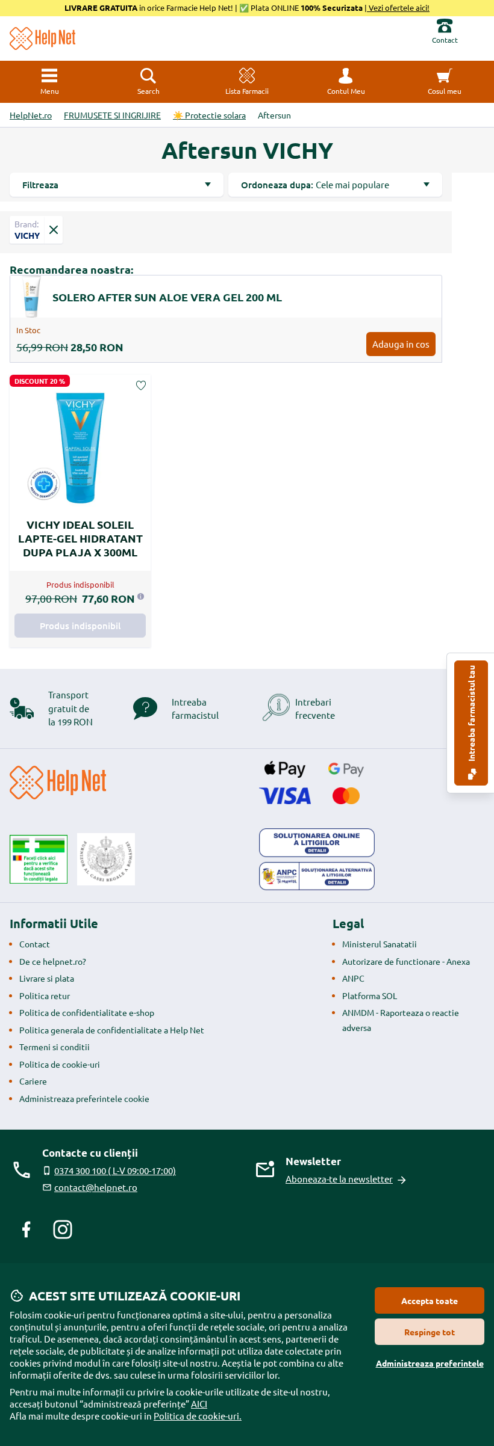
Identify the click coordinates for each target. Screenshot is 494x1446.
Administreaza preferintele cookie (84, 1098)
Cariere (33, 1080)
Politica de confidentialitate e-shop (86, 1012)
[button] (345, 82)
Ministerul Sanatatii (379, 943)
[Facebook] (26, 1229)
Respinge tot (429, 1331)
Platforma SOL (369, 995)
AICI (199, 1403)
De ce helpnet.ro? (52, 961)
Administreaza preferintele (430, 1363)
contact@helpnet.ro (95, 1187)
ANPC (353, 978)
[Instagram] (63, 1229)
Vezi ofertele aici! (398, 7)
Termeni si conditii (54, 1046)
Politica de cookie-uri (59, 1064)
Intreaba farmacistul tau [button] (471, 714)
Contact (34, 943)
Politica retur (44, 995)
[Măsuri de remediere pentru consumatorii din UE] (317, 842)
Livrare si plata (46, 978)
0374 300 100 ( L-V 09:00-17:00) (115, 1170)
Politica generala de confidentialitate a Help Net (111, 1029)
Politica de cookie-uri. (198, 1415)
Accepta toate (429, 1300)
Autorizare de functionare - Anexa (406, 961)
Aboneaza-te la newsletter (339, 1178)
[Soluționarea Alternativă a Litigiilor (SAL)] (317, 876)
